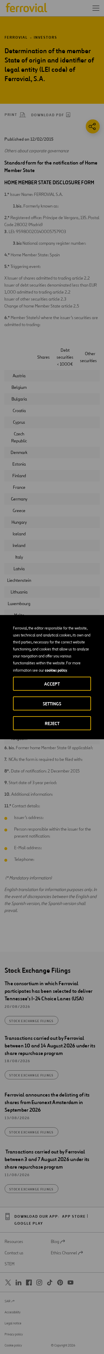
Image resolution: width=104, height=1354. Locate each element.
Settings (52, 703)
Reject (52, 723)
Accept (52, 684)
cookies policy (56, 669)
